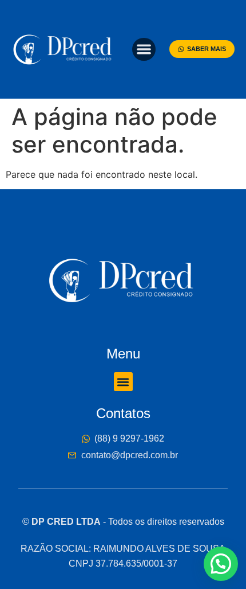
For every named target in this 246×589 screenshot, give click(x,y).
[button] (144, 49)
